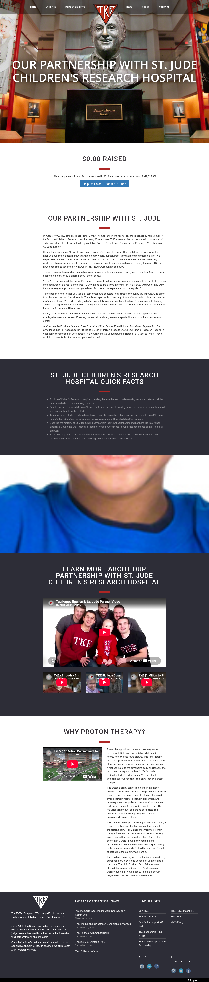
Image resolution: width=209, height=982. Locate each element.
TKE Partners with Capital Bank (92, 932)
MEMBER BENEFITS (75, 7)
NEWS (129, 7)
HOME (33, 7)
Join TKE (144, 910)
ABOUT (145, 7)
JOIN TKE (51, 7)
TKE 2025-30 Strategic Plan (90, 941)
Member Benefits (148, 916)
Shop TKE (176, 916)
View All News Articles (87, 950)
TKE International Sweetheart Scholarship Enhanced (103, 923)
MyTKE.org (177, 922)
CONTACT (164, 7)
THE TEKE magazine (182, 910)
